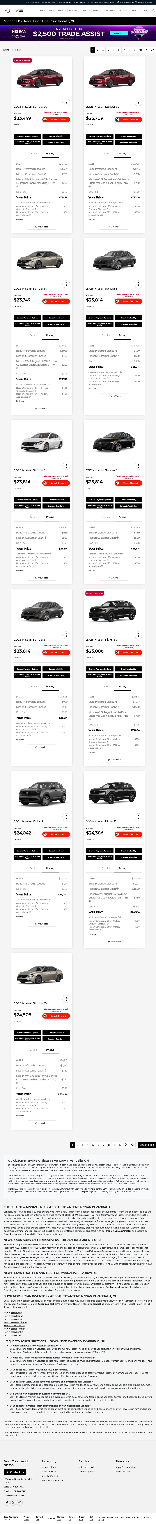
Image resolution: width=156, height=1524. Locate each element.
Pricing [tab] (50, 153)
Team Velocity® (116, 1517)
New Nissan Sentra (13, 1331)
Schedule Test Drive (56, 142)
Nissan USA (82, 1518)
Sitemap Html (60, 1518)
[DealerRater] (20, 1503)
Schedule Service (87, 1467)
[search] (153, 10)
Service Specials (87, 1471)
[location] (88, 2)
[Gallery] (78, 33)
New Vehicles (49, 1467)
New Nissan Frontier (14, 1328)
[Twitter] (13, 1503)
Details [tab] (33, 153)
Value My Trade (123, 1471)
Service (84, 1461)
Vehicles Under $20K (52, 1480)
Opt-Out (92, 1518)
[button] (66, 102)
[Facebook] (7, 1503)
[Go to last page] (152, 50)
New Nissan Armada (14, 1325)
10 (140, 50)
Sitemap (51, 1518)
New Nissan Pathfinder (15, 1322)
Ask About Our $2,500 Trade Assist (27, 142)
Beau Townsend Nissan (11, 1518)
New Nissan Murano (14, 1319)
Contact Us (16, 1472)
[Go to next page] (146, 50)
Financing (122, 1461)
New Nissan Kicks (13, 1312)
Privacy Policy (27, 1518)
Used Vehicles (49, 1471)
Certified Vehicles (51, 1476)
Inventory (49, 1461)
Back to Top (147, 1144)
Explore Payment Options (27, 136)
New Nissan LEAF (12, 1335)
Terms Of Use (40, 1518)
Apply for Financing (125, 1467)
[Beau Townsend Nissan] (17, 10)
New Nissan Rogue (13, 1315)
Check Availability (56, 136)
